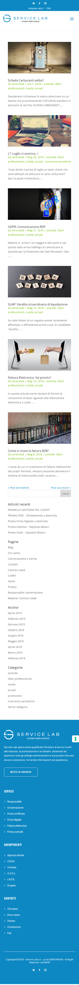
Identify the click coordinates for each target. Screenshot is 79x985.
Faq (9, 933)
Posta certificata (16, 813)
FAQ (49, 8)
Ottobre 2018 (16, 630)
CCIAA (11, 861)
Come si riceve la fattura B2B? (28, 451)
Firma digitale (14, 819)
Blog (10, 547)
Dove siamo (13, 915)
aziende (49, 84)
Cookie (12, 575)
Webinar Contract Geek (22, 598)
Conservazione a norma (22, 558)
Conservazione (15, 807)
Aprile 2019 (15, 613)
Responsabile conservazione (25, 592)
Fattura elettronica (17, 825)
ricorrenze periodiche (57, 161)
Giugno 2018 (15, 635)
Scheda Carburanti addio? (26, 80)
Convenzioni (14, 927)
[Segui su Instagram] (45, 3)
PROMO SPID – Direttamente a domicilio (32, 515)
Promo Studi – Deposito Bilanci (27, 532)
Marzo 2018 (15, 652)
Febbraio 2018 (16, 658)
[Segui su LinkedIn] (33, 3)
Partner (11, 921)
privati (39, 88)
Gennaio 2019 (16, 624)
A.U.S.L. (11, 873)
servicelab (18, 84)
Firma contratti (15, 831)
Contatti (13, 564)
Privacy (12, 587)
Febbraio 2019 (16, 618)
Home (11, 581)
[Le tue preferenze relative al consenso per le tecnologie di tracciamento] (75, 738)
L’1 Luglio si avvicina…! (23, 154)
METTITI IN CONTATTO (20, 771)
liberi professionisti (20, 678)
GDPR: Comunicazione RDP (27, 227)
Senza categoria (17, 707)
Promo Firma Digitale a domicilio (28, 521)
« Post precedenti (18, 487)
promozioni (15, 695)
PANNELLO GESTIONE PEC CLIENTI (29, 510)
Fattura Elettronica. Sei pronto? (29, 378)
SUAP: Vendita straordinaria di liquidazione (38, 304)
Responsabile (14, 801)
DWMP (46, 962)
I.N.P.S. (11, 879)
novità (30, 88)
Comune (11, 867)
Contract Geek (16, 570)
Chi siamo (14, 553)
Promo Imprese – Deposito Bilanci (28, 527)
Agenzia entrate (15, 855)
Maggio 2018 (16, 641)
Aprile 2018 (15, 647)
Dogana (11, 885)
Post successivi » (61, 487)
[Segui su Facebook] (39, 3)
